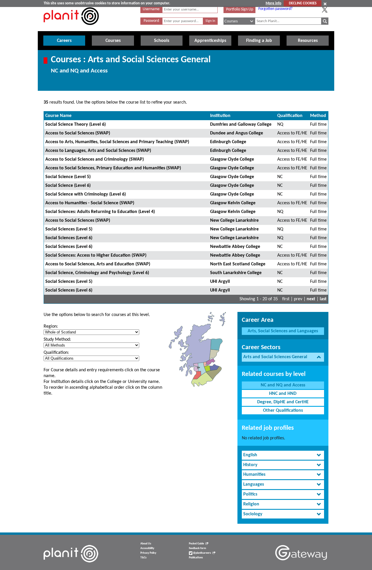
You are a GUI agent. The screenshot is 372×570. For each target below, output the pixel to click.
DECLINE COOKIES (302, 3)
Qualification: (56, 352)
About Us (145, 543)
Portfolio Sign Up (239, 9)
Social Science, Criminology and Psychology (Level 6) (97, 273)
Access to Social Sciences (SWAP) (77, 133)
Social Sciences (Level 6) (68, 238)
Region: (51, 326)
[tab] (283, 357)
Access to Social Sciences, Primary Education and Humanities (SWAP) (113, 168)
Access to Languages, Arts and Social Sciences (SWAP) (98, 150)
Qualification (290, 115)
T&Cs (143, 557)
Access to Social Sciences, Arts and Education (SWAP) (97, 264)
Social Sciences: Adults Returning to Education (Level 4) (100, 211)
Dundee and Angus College (236, 133)
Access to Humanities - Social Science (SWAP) (89, 203)
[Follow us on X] (324, 9)
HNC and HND (282, 393)
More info (273, 3)
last (323, 299)
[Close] (325, 3)
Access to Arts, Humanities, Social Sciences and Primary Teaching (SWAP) (117, 142)
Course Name (58, 115)
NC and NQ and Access (283, 385)
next (311, 299)
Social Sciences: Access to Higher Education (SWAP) (95, 255)
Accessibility (147, 548)
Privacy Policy (148, 553)
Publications (196, 557)
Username (151, 9)
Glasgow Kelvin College (232, 203)
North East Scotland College (237, 264)
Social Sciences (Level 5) (68, 229)
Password (151, 21)
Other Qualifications (283, 410)
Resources (308, 40)
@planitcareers (201, 553)
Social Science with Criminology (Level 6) (85, 194)
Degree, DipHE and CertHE (283, 402)
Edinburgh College (228, 142)
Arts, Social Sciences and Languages (283, 331)
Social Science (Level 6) (68, 185)
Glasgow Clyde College (232, 159)
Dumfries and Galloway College (240, 124)
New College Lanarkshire (234, 220)
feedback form (197, 548)
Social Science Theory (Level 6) (75, 124)
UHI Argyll (220, 281)
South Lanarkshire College (236, 273)
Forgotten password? (275, 9)
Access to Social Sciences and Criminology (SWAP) (94, 159)
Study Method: (57, 339)
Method (318, 115)
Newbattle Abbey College (235, 246)
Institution (220, 115)
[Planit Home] (71, 28)
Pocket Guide (196, 543)
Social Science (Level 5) (68, 177)
